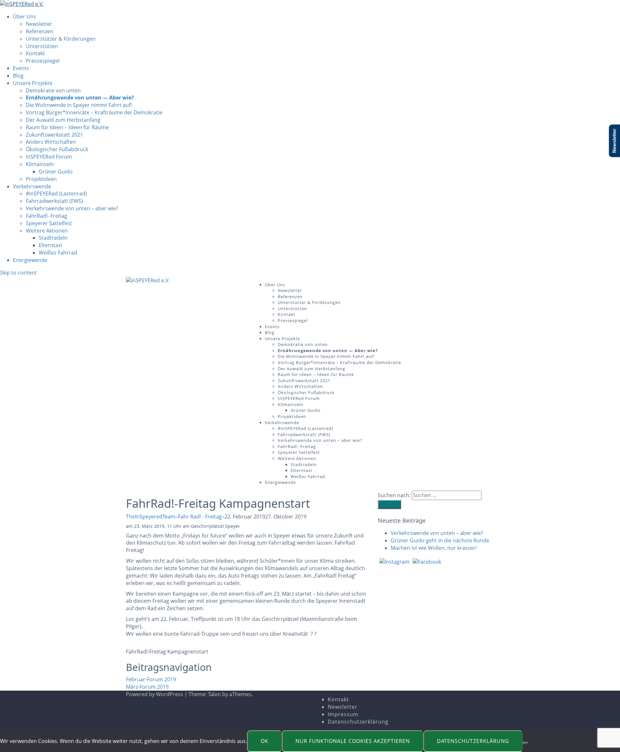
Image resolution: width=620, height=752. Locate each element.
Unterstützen (42, 46)
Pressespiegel (42, 60)
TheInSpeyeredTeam (150, 516)
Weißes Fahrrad (58, 252)
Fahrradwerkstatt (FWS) (54, 200)
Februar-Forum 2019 (151, 679)
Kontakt (35, 53)
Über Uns (24, 16)
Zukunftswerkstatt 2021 (54, 134)
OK (264, 741)
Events (21, 68)
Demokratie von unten (53, 90)
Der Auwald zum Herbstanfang (63, 119)
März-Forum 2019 (147, 686)
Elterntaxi (50, 245)
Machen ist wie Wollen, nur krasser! (434, 547)
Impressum (343, 714)
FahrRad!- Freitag (46, 215)
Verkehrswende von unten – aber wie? (72, 208)
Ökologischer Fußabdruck (57, 149)
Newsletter (39, 23)
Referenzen (39, 31)
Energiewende (30, 260)
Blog (18, 75)
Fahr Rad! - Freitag (200, 516)
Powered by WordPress (154, 694)
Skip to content (18, 272)
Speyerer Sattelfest (49, 223)
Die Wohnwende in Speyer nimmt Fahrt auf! (79, 105)
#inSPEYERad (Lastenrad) (56, 193)
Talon (214, 694)
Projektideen (41, 179)
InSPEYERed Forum (49, 156)
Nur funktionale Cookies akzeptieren (352, 741)
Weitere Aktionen (47, 230)
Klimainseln (40, 164)
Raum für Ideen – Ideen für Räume (67, 127)
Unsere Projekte (32, 83)
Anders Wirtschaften (51, 141)
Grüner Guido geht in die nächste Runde (440, 540)
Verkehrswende (32, 186)
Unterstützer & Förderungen (61, 38)
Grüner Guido (56, 171)
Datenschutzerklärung (358, 721)
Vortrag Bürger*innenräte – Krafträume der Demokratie (94, 112)
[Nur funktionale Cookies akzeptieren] (525, 743)
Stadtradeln (53, 237)
